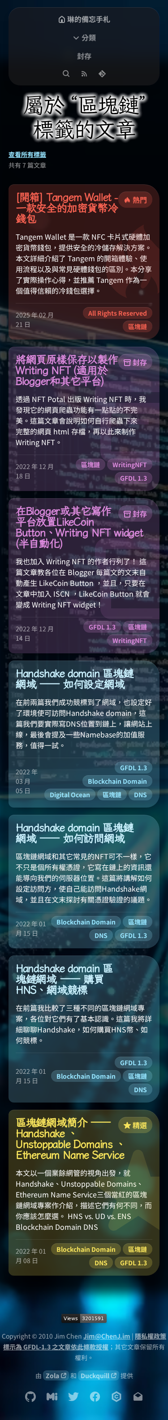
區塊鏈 (137, 326)
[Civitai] (116, 1397)
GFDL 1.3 (133, 477)
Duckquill (95, 1375)
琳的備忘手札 (88, 18)
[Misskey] (52, 1397)
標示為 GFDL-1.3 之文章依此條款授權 (55, 1346)
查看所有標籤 (27, 154)
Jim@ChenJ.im (106, 1335)
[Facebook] (95, 1397)
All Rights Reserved (117, 312)
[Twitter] (73, 1397)
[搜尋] (66, 74)
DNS (140, 794)
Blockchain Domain (117, 781)
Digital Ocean (70, 794)
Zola (52, 1375)
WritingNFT (129, 464)
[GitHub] (30, 1397)
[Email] (138, 1397)
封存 (84, 55)
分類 (89, 37)
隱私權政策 (150, 1335)
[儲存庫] (102, 74)
